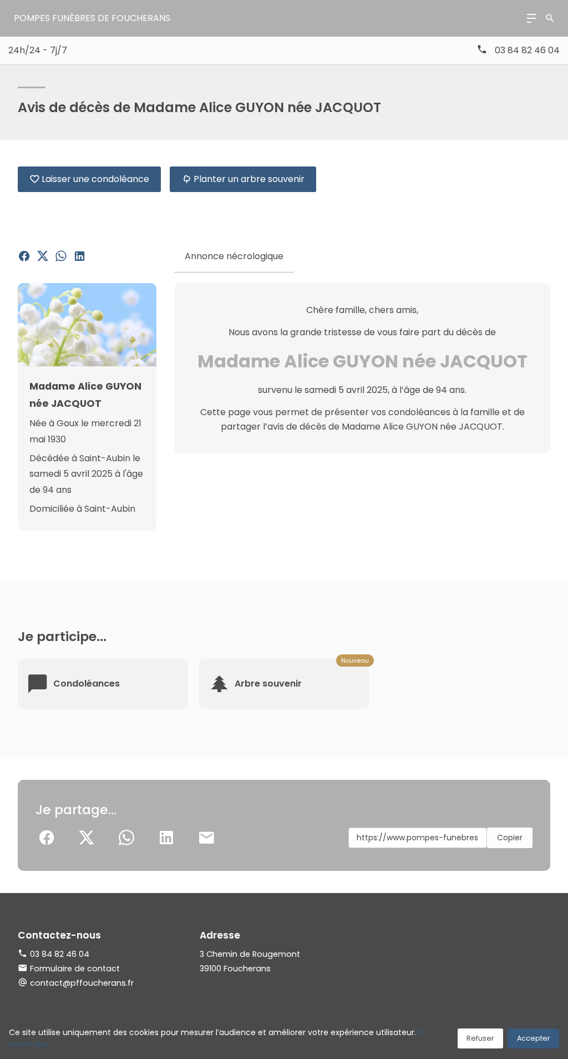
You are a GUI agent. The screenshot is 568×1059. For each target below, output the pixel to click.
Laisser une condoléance (95, 179)
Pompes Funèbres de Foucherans (92, 18)
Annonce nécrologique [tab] (234, 256)
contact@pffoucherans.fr (82, 983)
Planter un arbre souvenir (249, 179)
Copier (510, 837)
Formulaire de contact (75, 968)
